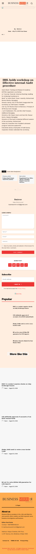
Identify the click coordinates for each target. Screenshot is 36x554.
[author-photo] (3, 388)
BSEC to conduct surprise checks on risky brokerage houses (22, 307)
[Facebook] (10, 265)
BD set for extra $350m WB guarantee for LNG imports (21, 333)
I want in (17, 284)
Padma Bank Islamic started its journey (8, 178)
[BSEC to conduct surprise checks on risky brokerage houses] (7, 307)
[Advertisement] (18, 60)
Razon (6, 388)
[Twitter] (14, 265)
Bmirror (19, 29)
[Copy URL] (26, 265)
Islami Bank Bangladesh (13, 171)
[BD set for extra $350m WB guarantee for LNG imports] (7, 333)
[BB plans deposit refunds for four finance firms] (7, 341)
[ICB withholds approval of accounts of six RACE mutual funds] (7, 316)
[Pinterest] (18, 265)
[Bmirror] (18, 192)
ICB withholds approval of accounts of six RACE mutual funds (23, 316)
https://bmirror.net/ (18, 202)
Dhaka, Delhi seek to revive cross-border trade (16, 450)
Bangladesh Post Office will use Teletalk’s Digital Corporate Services (26, 180)
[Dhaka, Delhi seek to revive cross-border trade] (7, 324)
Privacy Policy (21, 288)
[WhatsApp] (22, 265)
